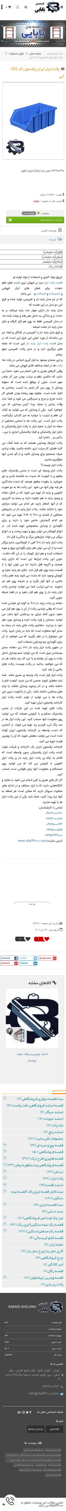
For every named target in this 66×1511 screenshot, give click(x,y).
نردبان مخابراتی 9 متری (24, 1465)
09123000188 (54, 819)
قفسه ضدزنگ (54, 1465)
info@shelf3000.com (43, 1393)
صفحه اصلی (35, 54)
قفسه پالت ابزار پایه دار (41, 343)
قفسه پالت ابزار (53, 283)
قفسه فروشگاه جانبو (51, 1470)
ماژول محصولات (16, 54)
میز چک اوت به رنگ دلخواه (30, 1470)
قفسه (16, 283)
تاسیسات (54, 294)
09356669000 (53, 835)
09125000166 (54, 824)
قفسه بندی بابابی (52, 1475)
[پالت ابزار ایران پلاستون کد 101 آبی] (33, 121)
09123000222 (53, 813)
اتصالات (41, 294)
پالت (59, 365)
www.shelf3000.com (32, 841)
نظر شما (32, 904)
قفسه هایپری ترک (52, 1450)
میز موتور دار (41, 1465)
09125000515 (54, 830)
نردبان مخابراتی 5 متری (33, 1450)
